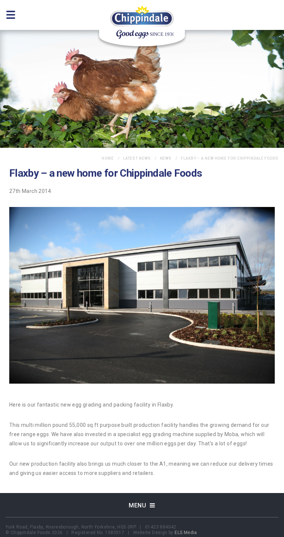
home (108, 158)
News (166, 158)
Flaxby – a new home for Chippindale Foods (229, 158)
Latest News (137, 158)
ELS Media (186, 532)
